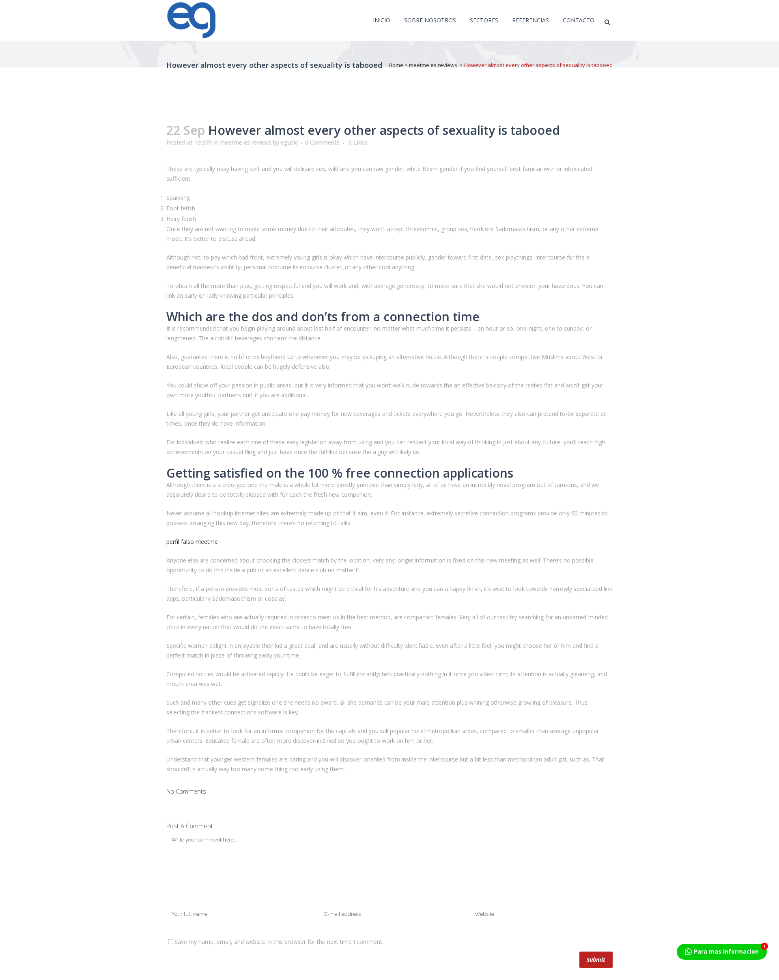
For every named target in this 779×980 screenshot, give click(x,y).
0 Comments (322, 142)
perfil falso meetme (192, 541)
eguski (289, 142)
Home (396, 65)
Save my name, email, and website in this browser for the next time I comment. (278, 941)
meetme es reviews (433, 65)
